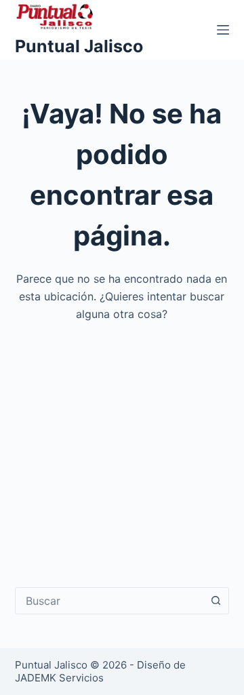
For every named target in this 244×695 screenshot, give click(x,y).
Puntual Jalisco (79, 46)
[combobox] (109, 600)
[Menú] (223, 30)
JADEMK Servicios (59, 677)
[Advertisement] (122, 445)
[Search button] (215, 601)
